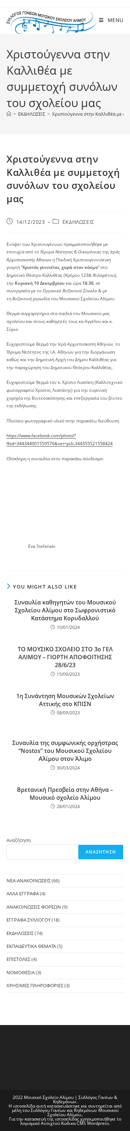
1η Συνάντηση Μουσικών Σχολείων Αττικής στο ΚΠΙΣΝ (65, 700)
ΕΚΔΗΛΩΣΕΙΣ (78, 221)
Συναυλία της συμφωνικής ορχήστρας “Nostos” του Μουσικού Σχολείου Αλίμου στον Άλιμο (65, 751)
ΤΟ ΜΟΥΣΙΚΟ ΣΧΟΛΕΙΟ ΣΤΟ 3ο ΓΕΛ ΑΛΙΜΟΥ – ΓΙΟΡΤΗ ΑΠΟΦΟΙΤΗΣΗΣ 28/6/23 (65, 657)
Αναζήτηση (18, 840)
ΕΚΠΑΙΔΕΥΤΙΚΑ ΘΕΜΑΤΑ (31, 946)
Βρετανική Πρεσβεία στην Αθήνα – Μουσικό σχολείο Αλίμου (65, 794)
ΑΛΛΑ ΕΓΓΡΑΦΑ (22, 893)
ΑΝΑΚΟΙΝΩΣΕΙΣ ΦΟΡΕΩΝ (33, 907)
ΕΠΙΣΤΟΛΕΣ (18, 959)
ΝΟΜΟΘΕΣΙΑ (20, 972)
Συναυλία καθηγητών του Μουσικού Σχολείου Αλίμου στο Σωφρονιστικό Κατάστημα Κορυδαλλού (65, 610)
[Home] (8, 114)
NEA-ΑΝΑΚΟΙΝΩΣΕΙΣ (28, 880)
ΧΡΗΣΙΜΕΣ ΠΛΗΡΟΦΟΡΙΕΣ (34, 985)
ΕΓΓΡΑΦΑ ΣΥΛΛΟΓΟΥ (28, 920)
